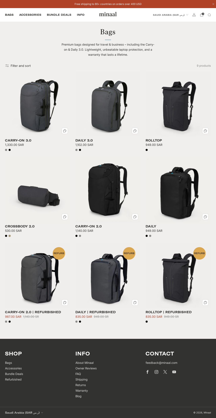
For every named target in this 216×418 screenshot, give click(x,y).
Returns (80, 385)
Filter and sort (21, 66)
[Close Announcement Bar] (213, 4)
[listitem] (108, 4)
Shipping (81, 379)
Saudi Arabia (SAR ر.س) (169, 15)
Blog (78, 396)
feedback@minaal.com (161, 362)
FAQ (78, 374)
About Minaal (84, 362)
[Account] (194, 15)
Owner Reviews (86, 368)
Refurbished (13, 379)
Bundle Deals (59, 14)
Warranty (81, 390)
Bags (9, 14)
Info (81, 14)
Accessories (30, 14)
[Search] (209, 15)
